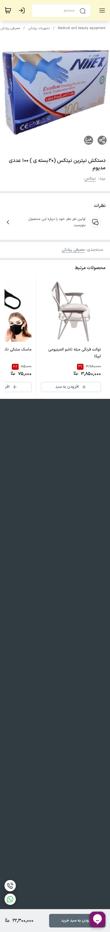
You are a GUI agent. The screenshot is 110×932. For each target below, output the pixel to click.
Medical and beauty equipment (81, 28)
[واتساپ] (10, 899)
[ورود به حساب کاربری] (22, 10)
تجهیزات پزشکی (39, 28)
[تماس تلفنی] (10, 885)
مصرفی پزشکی (10, 28)
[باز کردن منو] (100, 10)
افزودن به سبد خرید (77, 921)
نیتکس (90, 178)
